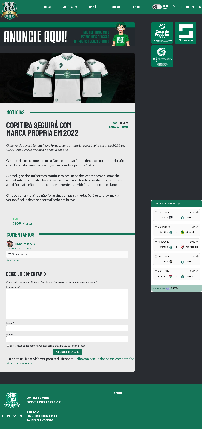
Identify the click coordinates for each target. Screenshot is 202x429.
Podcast (116, 7)
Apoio (118, 393)
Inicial (47, 7)
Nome (10, 323)
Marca (27, 223)
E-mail (10, 334)
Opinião (93, 7)
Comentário (13, 286)
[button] (181, 7)
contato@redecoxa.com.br (42, 416)
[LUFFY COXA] (67, 34)
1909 (17, 223)
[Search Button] (174, 7)
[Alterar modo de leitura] (160, 7)
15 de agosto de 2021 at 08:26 (18, 248)
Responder (13, 260)
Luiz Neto (123, 123)
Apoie (137, 7)
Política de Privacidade (40, 420)
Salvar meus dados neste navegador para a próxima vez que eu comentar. (47, 345)
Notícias (68, 7)
